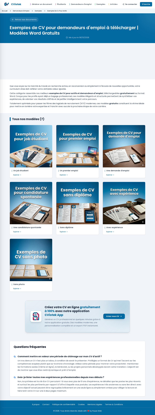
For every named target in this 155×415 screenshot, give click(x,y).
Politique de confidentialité (63, 404)
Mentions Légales (95, 404)
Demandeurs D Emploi (21, 11)
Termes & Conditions (114, 404)
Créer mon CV (112, 316)
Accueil (4, 11)
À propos (35, 404)
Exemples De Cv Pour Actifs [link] (57, 11)
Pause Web (97, 411)
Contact (46, 404)
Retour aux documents (26, 19)
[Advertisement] (77, 61)
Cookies (81, 404)
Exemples (38, 11)
